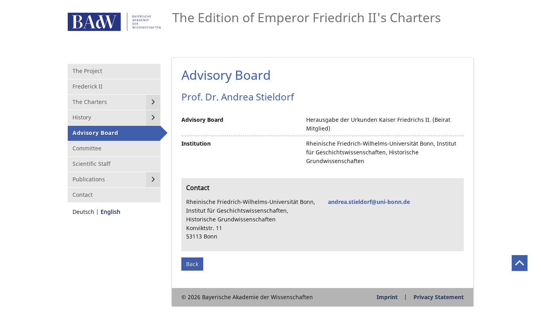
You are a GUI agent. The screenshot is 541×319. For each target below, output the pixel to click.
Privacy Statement (438, 297)
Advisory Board (202, 119)
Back (192, 264)
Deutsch (83, 211)
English (110, 211)
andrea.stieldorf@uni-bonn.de (369, 202)
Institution (196, 143)
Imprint (387, 297)
